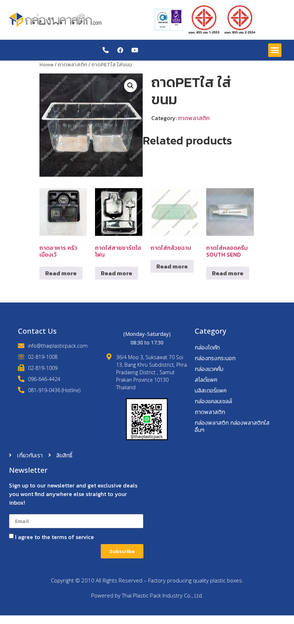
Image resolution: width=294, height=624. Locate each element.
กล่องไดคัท (207, 347)
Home (46, 64)
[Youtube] (134, 50)
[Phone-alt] (105, 50)
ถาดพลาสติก (72, 64)
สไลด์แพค (206, 379)
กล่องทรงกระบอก (215, 358)
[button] (275, 50)
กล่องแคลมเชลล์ (213, 401)
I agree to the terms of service (54, 537)
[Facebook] (120, 50)
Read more (61, 273)
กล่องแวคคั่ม (209, 369)
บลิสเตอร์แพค (211, 390)
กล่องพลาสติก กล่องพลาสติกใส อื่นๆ (232, 426)
